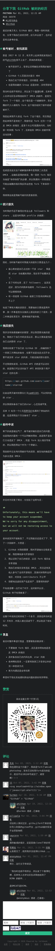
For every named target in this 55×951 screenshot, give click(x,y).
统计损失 (8, 204)
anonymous (15, 856)
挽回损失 (8, 325)
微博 (37, 91)
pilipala (15, 816)
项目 (36, 944)
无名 (12, 763)
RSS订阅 (16, 944)
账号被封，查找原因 (15, 48)
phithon (21, 804)
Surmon (13, 795)
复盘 (5, 634)
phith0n (11, 60)
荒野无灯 (28, 411)
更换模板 (47, 944)
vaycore (14, 835)
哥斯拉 (13, 847)
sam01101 (33, 393)
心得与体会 (12, 20)
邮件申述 (8, 424)
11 (11, 783)
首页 (6, 944)
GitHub (11, 24)
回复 (46, 763)
